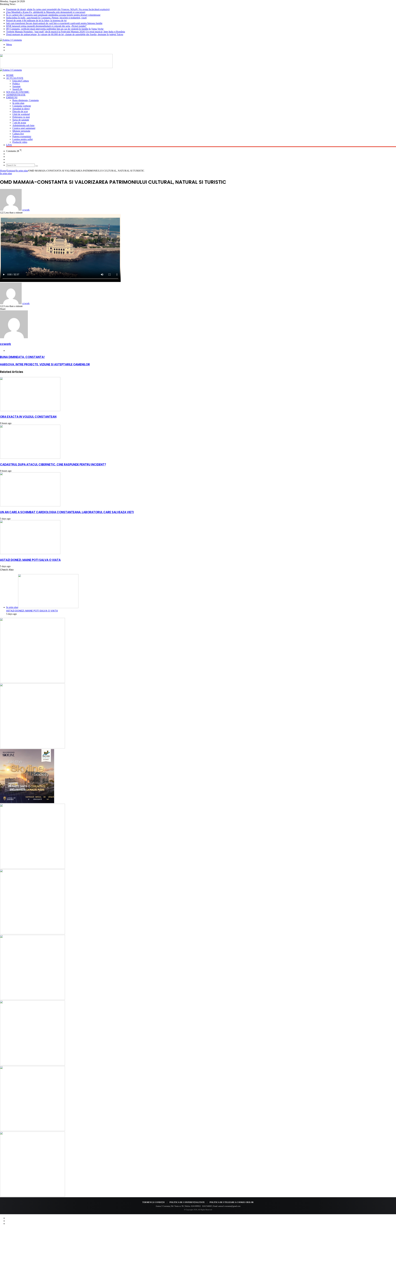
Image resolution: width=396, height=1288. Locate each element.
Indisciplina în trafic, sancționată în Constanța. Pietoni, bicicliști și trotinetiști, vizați (46, 17)
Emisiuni (11, 97)
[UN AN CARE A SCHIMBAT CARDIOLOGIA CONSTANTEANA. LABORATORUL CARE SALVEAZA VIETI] (30, 505)
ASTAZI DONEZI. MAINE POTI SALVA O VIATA (30, 560)
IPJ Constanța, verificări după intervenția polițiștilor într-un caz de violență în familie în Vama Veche (54, 29)
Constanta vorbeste (21, 106)
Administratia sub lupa (23, 125)
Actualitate (14, 78)
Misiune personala (21, 131)
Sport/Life (17, 89)
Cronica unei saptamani (23, 128)
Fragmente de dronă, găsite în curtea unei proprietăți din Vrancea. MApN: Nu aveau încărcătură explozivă (58, 9)
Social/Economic (17, 92)
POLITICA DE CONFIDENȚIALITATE (187, 1202)
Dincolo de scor (20, 111)
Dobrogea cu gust (21, 117)
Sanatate (16, 86)
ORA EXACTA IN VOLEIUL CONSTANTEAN (28, 417)
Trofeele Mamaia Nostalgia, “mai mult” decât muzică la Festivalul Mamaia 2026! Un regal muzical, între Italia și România (65, 31)
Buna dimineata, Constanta (25, 100)
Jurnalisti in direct (21, 108)
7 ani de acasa (19, 122)
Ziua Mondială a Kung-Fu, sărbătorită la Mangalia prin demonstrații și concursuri (45, 12)
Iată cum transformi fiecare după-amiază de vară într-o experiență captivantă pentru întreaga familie (54, 23)
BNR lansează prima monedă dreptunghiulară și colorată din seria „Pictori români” (46, 26)
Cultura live (18, 133)
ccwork (26, 209)
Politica (16, 83)
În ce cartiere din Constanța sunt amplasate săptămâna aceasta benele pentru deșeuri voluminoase (53, 15)
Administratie (16, 94)
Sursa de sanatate (20, 119)
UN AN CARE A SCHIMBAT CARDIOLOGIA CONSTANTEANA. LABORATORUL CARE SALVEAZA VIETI (67, 512)
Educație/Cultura (20, 80)
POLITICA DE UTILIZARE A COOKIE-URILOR (232, 1202)
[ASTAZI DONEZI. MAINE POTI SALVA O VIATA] (30, 553)
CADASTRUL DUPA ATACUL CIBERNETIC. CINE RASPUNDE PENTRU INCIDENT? (53, 464)
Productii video (19, 142)
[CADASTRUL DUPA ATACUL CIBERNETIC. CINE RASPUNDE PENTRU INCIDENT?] (30, 458)
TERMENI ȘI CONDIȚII (153, 1202)
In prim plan (18, 103)
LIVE (9, 145)
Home (10, 75)
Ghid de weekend (21, 114)
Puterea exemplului (21, 136)
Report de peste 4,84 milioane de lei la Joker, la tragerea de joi (36, 20)
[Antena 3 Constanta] (11, 40)
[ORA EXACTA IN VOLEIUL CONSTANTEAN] (30, 410)
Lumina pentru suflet (22, 139)
